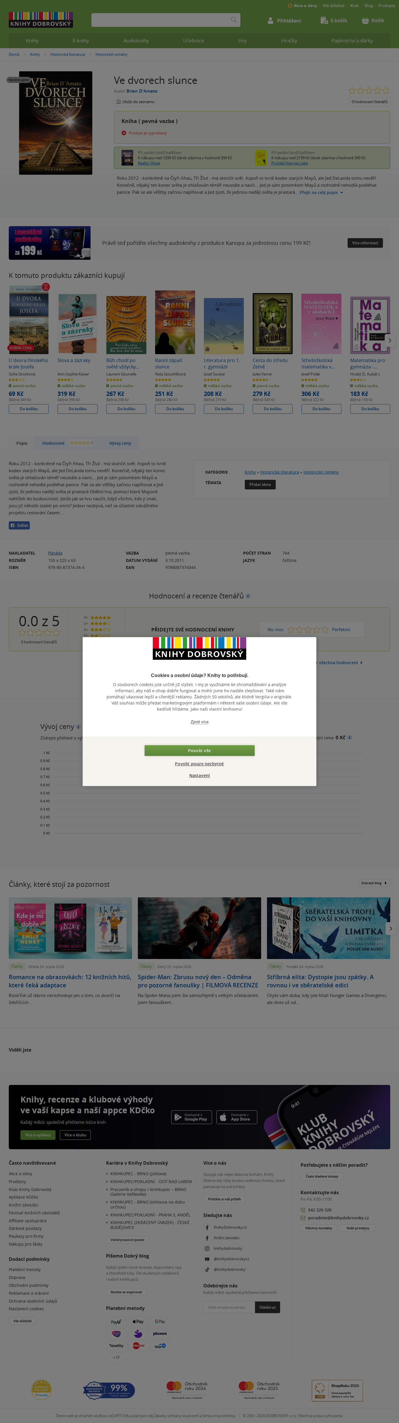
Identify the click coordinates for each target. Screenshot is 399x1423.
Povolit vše (199, 750)
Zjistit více (200, 722)
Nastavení (199, 775)
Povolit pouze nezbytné (199, 764)
